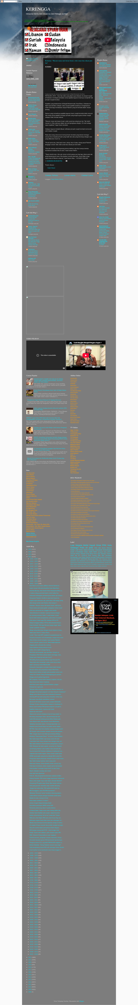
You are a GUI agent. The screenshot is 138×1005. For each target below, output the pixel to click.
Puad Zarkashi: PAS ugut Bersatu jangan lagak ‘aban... (45, 625)
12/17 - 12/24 (34, 564)
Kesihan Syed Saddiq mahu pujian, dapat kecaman (44, 813)
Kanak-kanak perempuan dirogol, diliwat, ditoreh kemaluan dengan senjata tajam (104, 232)
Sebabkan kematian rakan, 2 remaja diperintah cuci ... (45, 724)
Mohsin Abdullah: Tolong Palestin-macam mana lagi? (45, 845)
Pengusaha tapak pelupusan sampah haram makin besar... (47, 758)
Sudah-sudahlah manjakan (37, 627)
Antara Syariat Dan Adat (80, 564)
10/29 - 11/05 (34, 581)
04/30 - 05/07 (34, 912)
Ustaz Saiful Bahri (90, 552)
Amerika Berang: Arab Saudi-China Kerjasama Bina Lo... (46, 590)
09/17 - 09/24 (34, 863)
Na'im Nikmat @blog (32, 148)
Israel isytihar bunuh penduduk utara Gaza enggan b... (45, 850)
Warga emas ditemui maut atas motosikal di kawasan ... (46, 694)
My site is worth (32, 84)
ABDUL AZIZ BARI (95, 562)
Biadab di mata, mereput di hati (38, 798)
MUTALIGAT (32, 118)
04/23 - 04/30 (34, 914)
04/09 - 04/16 (34, 919)
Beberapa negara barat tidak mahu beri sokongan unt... (46, 820)
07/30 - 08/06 (34, 880)
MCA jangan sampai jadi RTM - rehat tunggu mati (44, 830)
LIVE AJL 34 (31, 178)
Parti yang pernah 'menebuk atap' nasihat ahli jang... (45, 785)
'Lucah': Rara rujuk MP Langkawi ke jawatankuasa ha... (45, 635)
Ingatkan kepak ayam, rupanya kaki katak (41, 709)
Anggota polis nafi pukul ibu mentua (40, 645)
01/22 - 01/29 (34, 947)
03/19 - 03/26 (34, 927)
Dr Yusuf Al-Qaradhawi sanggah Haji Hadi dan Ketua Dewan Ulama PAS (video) (49, 449)
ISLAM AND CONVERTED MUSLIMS (103, 241)
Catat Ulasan (51, 168)
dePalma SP (32, 258)
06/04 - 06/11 (34, 900)
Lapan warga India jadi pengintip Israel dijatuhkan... (44, 588)
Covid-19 (84, 555)
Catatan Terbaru (51, 175)
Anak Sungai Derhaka (103, 154)
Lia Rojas (101, 244)
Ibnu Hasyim (32, 114)
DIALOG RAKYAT (104, 182)
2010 (30, 987)
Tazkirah (109, 553)
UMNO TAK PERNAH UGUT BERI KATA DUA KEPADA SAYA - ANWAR (34, 122)
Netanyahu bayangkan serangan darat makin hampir (45, 667)
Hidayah (83, 553)
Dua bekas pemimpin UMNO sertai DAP (41, 805)
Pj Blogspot (103, 145)
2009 (30, 989)
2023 (30, 556)
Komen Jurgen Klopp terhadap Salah (40, 803)
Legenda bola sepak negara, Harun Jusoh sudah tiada (45, 753)
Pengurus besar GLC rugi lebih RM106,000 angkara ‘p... (46, 842)
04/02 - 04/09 (34, 922)
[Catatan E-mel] (66, 161)
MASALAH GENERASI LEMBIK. (34, 151)
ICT (79, 555)
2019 (30, 964)
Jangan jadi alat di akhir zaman (104, 148)
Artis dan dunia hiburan (103, 548)
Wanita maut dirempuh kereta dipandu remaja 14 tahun (45, 822)
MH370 (109, 552)
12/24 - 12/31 (34, 561)
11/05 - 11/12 (34, 578)
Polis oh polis (86, 548)
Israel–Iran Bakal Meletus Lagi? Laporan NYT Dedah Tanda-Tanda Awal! (105, 139)
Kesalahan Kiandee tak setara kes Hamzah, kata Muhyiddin (104, 210)
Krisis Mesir (89, 553)
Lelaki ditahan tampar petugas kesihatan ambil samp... (45, 795)
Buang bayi (91, 559)
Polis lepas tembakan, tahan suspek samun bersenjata (45, 766)
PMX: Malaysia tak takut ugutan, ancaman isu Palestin (45, 746)
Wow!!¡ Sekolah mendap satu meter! (40, 771)
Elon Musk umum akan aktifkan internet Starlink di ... (45, 585)
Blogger (81, 1001)
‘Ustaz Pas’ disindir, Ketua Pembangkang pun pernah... (45, 674)
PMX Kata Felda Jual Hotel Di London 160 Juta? (34, 231)
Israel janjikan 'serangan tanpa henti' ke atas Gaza (44, 768)
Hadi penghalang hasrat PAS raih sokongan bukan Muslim (46, 847)
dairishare (31, 249)
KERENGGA (38, 9)
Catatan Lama (87, 175)
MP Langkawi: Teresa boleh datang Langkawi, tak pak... (46, 679)
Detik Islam (31, 138)
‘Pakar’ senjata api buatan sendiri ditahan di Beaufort (105, 185)
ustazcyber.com (33, 215)
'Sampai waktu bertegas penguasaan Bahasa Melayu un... (46, 689)
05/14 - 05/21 (34, 907)
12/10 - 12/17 (34, 566)
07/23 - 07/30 (34, 882)
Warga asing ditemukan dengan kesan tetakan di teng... (46, 630)
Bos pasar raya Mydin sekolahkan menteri (41, 699)
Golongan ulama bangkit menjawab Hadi (104, 107)
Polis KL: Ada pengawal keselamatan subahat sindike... (45, 776)
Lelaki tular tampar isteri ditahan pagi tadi (34, 108)
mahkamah (104, 566)
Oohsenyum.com (33, 97)
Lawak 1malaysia (81, 566)
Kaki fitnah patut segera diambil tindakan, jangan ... (44, 684)
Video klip (73, 555)
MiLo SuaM (31, 156)
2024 (30, 554)
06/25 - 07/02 (34, 892)
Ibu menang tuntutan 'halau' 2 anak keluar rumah (44, 615)
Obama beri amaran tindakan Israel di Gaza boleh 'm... (45, 714)
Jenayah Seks (102, 552)
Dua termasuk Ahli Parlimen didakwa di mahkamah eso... (46, 751)
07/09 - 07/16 (34, 887)
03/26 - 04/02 (34, 924)
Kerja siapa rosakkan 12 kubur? (38, 800)
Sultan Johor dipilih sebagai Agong (39, 650)
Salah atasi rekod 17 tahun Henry (39, 632)
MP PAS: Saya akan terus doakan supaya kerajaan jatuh (46, 729)
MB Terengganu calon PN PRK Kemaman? (42, 790)
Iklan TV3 (98, 559)
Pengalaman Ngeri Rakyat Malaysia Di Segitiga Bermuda (44, 400)
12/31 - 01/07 (34, 559)
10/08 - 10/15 (34, 855)
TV (87, 564)
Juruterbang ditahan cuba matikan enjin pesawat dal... (45, 748)
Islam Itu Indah (104, 217)
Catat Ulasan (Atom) (57, 179)
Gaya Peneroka (33, 191)
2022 (30, 957)
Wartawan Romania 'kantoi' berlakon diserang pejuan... (45, 793)
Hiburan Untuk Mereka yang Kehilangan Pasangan (105, 220)
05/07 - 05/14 (34, 910)
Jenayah (72, 553)
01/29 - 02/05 (34, 944)
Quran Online (30, 533)
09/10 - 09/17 (34, 865)
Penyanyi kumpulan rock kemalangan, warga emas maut (46, 637)
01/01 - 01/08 (34, 954)
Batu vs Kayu (32, 169)
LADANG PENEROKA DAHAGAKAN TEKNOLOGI (34, 195)
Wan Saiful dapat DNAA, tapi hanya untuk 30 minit (44, 739)
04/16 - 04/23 (34, 917)
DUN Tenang (92, 555)
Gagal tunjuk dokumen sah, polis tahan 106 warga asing (46, 600)
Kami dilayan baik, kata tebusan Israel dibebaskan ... (45, 721)
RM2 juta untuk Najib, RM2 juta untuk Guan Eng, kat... (45, 818)
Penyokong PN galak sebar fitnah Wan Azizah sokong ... (46, 783)
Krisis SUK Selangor (100, 553)
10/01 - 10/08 (34, 858)
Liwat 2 (73, 552)
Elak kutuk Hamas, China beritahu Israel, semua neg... (45, 763)
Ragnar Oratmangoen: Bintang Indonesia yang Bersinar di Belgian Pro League (105, 128)
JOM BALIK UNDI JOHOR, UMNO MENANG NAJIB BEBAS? (104, 117)
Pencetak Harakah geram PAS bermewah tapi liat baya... (46, 840)
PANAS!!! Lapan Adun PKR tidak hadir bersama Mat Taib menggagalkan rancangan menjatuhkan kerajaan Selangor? (44, 418)
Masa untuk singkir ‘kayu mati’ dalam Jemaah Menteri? (45, 780)
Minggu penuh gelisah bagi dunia (39, 677)
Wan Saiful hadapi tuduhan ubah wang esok (42, 761)
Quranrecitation (31, 535)
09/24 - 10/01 (34, 860)
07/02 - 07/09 (34, 890)
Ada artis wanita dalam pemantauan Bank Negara (44, 827)
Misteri (78, 553)
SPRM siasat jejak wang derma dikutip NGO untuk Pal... (46, 756)
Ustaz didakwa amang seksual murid (40, 647)
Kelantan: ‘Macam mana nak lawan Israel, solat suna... (45, 605)
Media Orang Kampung (32, 105)
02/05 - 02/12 (34, 942)
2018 (30, 967)
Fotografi (99, 564)
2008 (30, 992)
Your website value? (32, 87)
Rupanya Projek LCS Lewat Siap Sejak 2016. (104, 176)
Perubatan (109, 555)
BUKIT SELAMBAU (92, 564)
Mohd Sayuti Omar (92, 545)
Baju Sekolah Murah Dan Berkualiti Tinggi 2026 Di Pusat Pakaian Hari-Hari (34, 242)
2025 (30, 552)
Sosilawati (98, 550)
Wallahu (99, 566)
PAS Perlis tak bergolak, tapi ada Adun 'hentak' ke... (44, 652)
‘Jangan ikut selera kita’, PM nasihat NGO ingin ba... (44, 788)
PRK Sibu (101, 555)
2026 (30, 549)
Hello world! (31, 260)
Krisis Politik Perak (79, 562)
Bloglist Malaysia (104, 197)
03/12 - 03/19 (34, 929)
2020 (30, 962)
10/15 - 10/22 (34, 853)
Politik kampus (100, 557)
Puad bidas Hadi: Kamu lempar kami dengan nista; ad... (46, 741)
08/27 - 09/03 (34, 870)
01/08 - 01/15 (34, 951)
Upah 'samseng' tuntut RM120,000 (39, 664)
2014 (30, 977)
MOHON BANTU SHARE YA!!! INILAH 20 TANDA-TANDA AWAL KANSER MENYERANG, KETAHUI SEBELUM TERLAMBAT (48, 380)
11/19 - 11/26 (34, 573)
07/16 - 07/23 (34, 885)
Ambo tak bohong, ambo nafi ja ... (33, 204)
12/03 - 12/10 (34, 568)
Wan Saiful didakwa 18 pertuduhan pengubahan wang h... (46, 743)
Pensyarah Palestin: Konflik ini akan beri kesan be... (44, 598)
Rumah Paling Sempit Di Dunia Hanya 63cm (34, 99)
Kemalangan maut (75, 557)
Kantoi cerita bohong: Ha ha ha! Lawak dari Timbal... (45, 815)
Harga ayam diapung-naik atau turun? (40, 657)
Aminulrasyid (107, 550)
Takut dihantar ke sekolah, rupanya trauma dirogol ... (45, 613)
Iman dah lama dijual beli (36, 773)
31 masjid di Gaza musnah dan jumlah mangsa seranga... (46, 825)
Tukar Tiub (102, 165)
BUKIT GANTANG (81, 559)
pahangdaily (103, 70)
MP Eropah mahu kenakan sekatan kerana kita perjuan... (46, 731)
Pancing (90, 566)
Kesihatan (80, 552)
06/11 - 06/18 (34, 897)
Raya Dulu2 (95, 566)
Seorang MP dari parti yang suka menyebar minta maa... (46, 696)
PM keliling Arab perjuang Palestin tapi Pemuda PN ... (45, 660)
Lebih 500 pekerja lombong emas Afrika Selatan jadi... (45, 719)
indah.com (31, 129)
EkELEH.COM (103, 124)
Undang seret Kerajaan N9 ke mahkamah (103, 200)
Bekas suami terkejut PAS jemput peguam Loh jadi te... (45, 706)
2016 (30, 972)
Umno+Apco (99, 560)
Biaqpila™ (31, 176)
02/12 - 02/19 (34, 939)
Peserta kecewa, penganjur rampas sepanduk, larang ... (46, 837)
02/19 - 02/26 (34, 937)
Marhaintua (87, 562)
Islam (103, 564)
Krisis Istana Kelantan (86, 550)
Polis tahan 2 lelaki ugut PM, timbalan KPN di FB (43, 620)
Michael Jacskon (104, 562)
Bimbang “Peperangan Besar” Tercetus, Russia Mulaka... (46, 736)
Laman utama (69, 175)
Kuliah (86, 566)
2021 (30, 960)
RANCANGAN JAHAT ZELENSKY (105, 167)
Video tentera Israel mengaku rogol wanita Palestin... (45, 640)
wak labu (102, 206)
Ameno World (103, 173)
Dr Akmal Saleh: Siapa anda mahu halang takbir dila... (45, 810)
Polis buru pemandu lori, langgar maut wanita (42, 610)
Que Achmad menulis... (32, 237)
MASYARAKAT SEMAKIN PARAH (104, 226)
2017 (30, 969)
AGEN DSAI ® (103, 113)
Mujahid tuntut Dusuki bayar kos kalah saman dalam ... (45, 726)
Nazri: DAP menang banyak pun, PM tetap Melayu (34, 132)
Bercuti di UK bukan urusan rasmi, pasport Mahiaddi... (45, 701)
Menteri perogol (91, 557)
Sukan (84, 557)
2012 (30, 982)
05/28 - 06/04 (34, 902)
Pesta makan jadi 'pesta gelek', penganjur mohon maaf (45, 608)
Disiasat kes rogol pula (36, 687)
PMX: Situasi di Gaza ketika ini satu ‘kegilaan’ (42, 835)
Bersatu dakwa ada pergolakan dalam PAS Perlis (43, 669)
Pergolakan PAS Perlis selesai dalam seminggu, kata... (45, 655)
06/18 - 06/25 (34, 895)
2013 (30, 979)
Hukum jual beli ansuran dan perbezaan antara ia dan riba (33, 220)
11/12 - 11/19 (34, 576)
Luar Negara (76, 545)
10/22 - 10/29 (34, 583)
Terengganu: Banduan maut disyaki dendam (105, 65)
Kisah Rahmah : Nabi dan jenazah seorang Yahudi (34, 185)
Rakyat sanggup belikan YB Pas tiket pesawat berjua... (45, 622)
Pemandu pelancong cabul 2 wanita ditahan (42, 808)
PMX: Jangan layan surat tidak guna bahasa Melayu (44, 734)
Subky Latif (74, 550)
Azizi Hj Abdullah (90, 560)
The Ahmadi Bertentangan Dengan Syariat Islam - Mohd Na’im (105, 159)
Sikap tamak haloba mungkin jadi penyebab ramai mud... (46, 672)
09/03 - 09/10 (34, 868)
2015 (30, 974)
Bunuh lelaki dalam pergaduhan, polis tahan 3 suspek (45, 617)
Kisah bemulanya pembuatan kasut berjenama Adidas (33, 252)
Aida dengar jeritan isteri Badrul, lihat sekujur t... (43, 603)
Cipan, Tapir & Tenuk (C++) (32, 227)
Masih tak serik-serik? (35, 711)
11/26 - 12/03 (34, 571)
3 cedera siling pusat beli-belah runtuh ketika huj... (44, 593)
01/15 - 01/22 (34, 949)
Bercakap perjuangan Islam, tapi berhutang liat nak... (45, 716)
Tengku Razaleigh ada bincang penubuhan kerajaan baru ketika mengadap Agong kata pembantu (34, 161)
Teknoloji (73, 559)
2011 (30, 984)
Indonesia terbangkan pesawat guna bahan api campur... (46, 595)
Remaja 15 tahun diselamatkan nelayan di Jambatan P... (46, 704)
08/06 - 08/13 (34, 877)
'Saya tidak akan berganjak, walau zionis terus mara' (45, 662)
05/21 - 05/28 (34, 905)
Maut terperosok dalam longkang (39, 682)
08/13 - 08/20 (34, 875)
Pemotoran (108, 557)
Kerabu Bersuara (104, 135)
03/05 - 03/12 (34, 932)
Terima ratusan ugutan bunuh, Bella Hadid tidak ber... (45, 642)
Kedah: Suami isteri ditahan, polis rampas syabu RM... (45, 832)
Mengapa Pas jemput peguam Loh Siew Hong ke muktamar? (47, 692)
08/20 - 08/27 (34, 872)
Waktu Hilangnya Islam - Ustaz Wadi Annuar (33, 141)
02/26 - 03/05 (34, 934)
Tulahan (30, 182)
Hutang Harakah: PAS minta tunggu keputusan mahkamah (46, 778)
